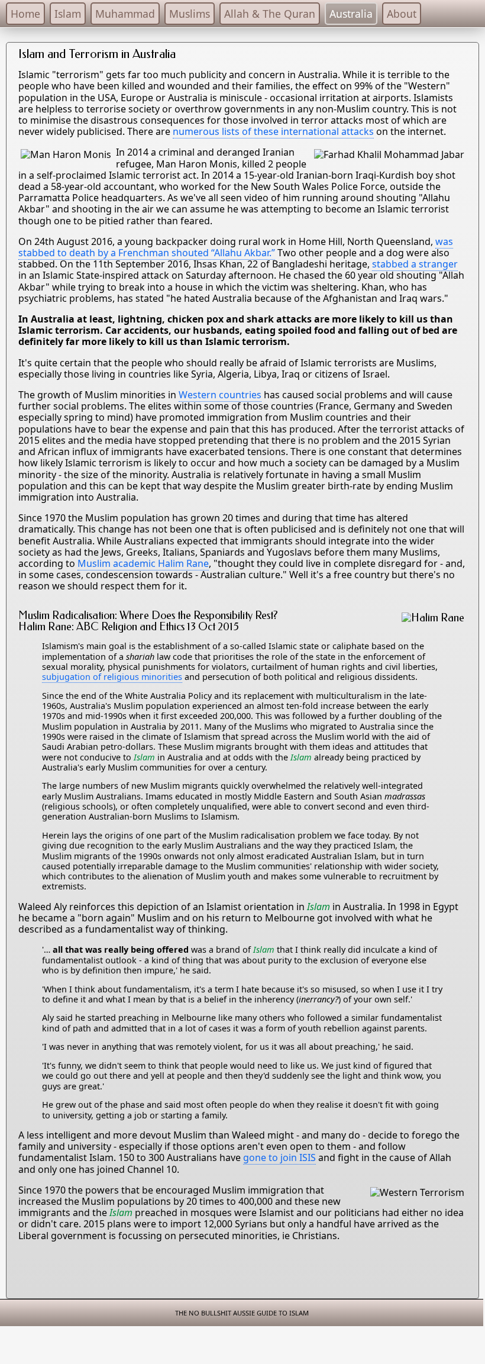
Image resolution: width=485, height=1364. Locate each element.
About (401, 14)
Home (25, 14)
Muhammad (125, 14)
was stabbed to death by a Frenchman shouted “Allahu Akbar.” (235, 247)
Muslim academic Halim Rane (143, 563)
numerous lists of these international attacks (273, 131)
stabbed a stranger (415, 263)
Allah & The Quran (269, 14)
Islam (67, 14)
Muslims (189, 14)
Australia (351, 14)
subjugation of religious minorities (112, 676)
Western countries (220, 394)
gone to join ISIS (279, 1157)
